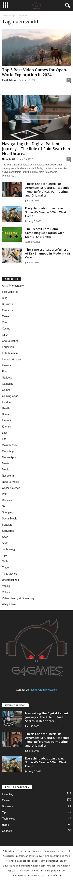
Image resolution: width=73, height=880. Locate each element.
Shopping (7, 512)
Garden (6, 402)
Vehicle (6, 592)
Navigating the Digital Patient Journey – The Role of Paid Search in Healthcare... (36, 148)
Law (4, 432)
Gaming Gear (10, 396)
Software (7, 524)
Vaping (6, 585)
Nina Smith (9, 159)
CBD (5, 334)
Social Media (9, 518)
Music (5, 469)
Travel (5, 567)
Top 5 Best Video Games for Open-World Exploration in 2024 (34, 72)
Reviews (7, 500)
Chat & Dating (10, 340)
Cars (5, 322)
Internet (6, 420)
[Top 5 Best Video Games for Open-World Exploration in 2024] (36, 47)
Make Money (9, 445)
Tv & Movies (9, 573)
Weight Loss (9, 604)
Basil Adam (9, 80)
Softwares (8, 530)
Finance (6, 365)
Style (5, 543)
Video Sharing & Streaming (18, 598)
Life (4, 438)
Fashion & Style (11, 359)
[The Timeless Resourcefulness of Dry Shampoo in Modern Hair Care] (12, 255)
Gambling (7, 383)
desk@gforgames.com (43, 689)
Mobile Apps (9, 457)
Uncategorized (10, 579)
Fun (4, 371)
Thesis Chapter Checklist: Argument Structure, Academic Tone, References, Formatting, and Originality (47, 189)
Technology (8, 549)
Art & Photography (13, 285)
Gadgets (7, 377)
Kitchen (6, 426)
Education (8, 346)
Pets (5, 494)
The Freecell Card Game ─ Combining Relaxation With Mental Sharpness (44, 233)
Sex (4, 506)
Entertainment (10, 353)
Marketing (8, 451)
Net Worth (8, 475)
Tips (4, 555)
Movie (5, 463)
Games (6, 389)
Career (6, 316)
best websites (10, 291)
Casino (6, 328)
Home (5, 15)
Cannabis (7, 310)
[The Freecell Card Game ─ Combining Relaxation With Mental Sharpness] (12, 234)
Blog (4, 297)
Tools (5, 561)
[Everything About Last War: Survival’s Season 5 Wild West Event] (12, 214)
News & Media (10, 481)
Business (7, 304)
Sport (5, 536)
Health (6, 408)
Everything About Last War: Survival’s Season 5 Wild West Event (45, 212)
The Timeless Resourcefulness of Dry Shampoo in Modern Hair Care (47, 253)
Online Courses (11, 487)
